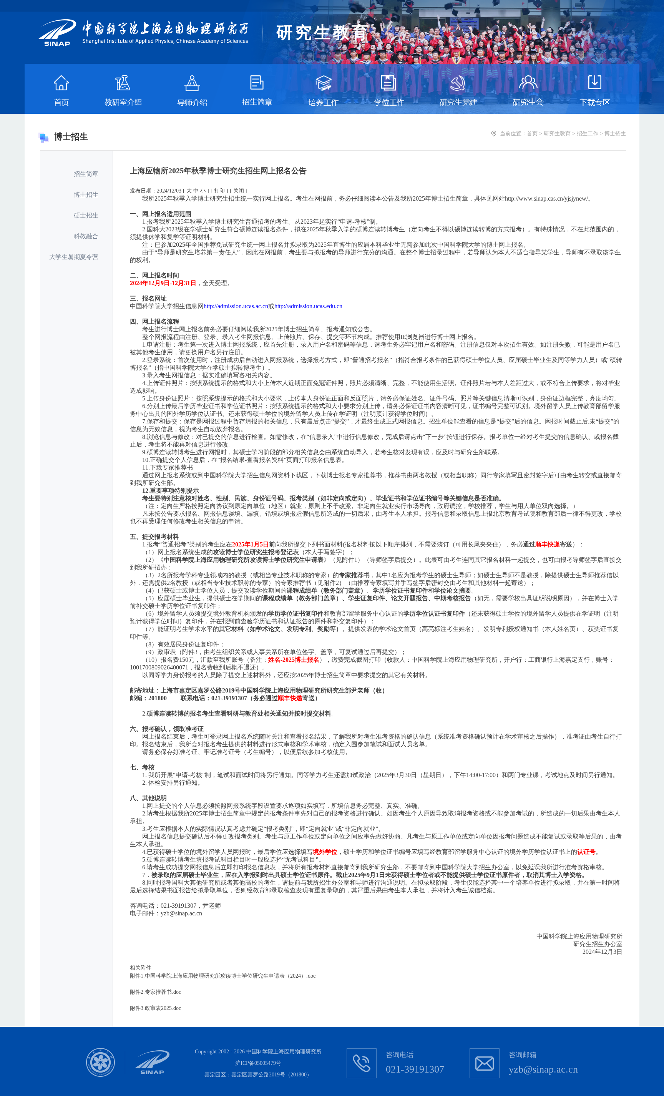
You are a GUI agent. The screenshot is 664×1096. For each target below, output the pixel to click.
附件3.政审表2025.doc (155, 1008)
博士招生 (86, 194)
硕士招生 (86, 215)
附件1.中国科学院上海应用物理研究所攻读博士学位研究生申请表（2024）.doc (222, 976)
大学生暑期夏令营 (73, 257)
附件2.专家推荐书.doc (155, 992)
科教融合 (86, 236)
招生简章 (86, 174)
